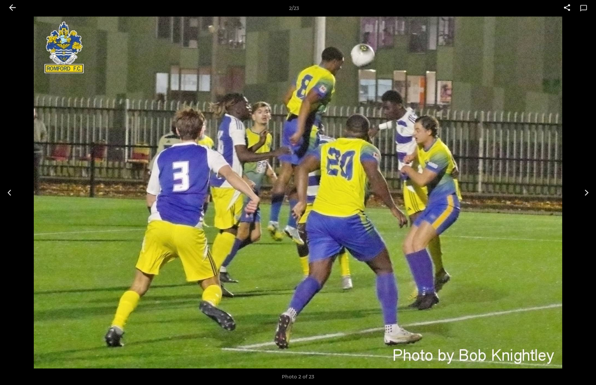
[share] (567, 8)
